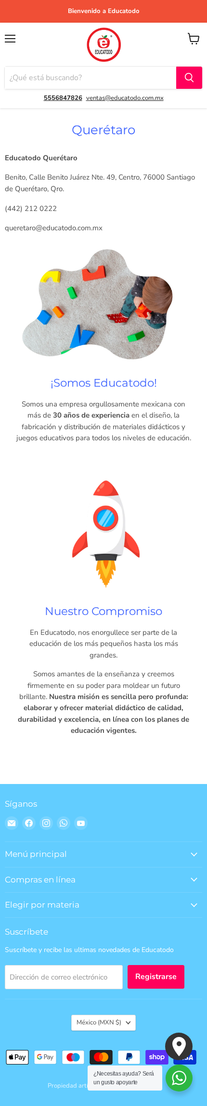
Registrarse (156, 976)
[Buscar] (189, 78)
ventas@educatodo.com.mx (125, 98)
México (99, 1022)
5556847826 (63, 98)
